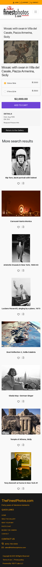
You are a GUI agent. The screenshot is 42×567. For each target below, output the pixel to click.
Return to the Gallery (15, 130)
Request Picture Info (11, 122)
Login (16, 2)
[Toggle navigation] (36, 12)
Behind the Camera (9, 530)
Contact (35, 2)
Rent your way (7, 522)
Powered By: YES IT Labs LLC (13, 563)
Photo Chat (6, 526)
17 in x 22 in (11, 92)
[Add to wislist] (19, 183)
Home (4, 515)
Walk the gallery (8, 519)
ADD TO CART (21, 105)
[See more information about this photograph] (23, 183)
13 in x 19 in (11, 83)
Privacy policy (19, 560)
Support (25, 2)
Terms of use (7, 560)
